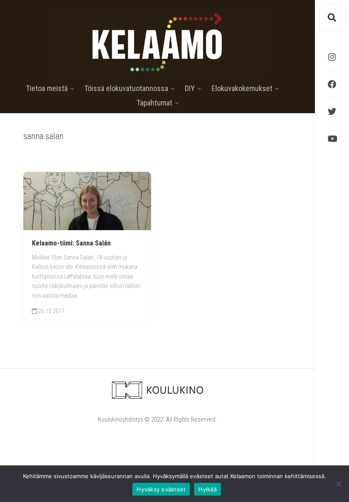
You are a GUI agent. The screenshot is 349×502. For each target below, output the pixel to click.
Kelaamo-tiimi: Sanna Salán (71, 243)
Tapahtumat (154, 103)
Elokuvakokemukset (242, 88)
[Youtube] (331, 139)
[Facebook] (331, 84)
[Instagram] (331, 57)
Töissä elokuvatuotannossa (126, 88)
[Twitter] (331, 111)
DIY (190, 88)
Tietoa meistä (47, 88)
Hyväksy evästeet (161, 489)
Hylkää (207, 489)
